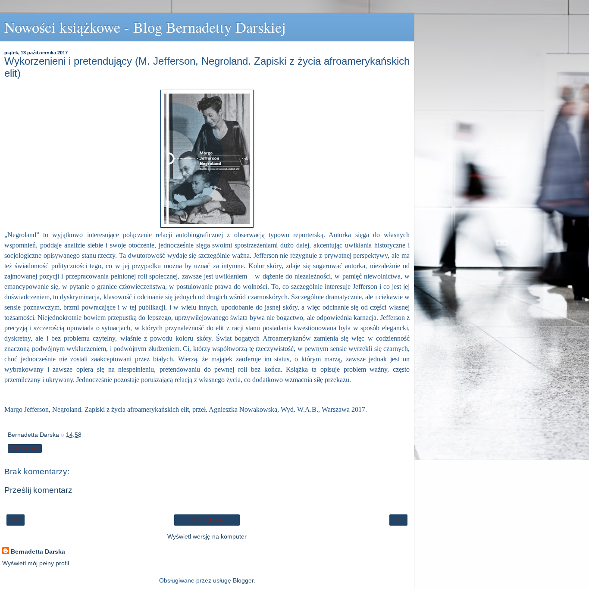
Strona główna (207, 520)
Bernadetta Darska (38, 551)
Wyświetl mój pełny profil (35, 563)
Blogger (243, 580)
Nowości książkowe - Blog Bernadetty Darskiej (145, 27)
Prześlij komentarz (38, 490)
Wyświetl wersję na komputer (207, 536)
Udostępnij (25, 448)
